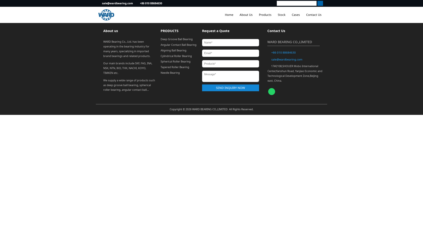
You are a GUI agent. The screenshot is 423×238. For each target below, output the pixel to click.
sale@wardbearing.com (117, 3)
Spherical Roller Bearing (176, 61)
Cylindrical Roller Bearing (176, 56)
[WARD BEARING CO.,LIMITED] (106, 14)
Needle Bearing (170, 73)
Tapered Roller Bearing (175, 67)
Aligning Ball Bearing (173, 50)
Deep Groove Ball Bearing (177, 39)
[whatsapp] (271, 91)
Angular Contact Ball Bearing (178, 45)
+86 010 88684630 (151, 3)
